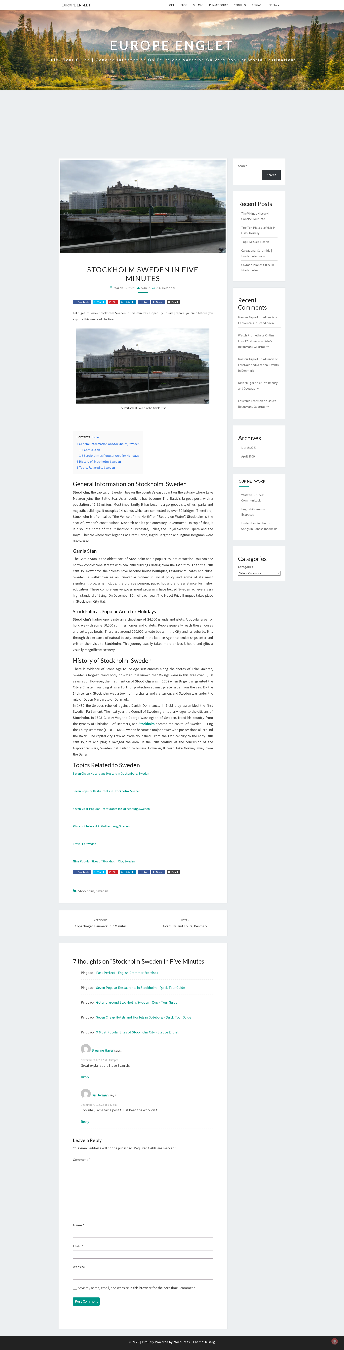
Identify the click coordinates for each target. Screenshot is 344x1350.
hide (96, 437)
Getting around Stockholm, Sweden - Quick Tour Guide (136, 1002)
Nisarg (210, 1342)
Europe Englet (76, 4)
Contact (257, 5)
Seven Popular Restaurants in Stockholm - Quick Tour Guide (140, 987)
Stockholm (147, 723)
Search (242, 166)
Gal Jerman (100, 1095)
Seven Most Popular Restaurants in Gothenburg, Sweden (111, 809)
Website (79, 1267)
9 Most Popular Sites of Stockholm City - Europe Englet (137, 1032)
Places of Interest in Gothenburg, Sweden (101, 826)
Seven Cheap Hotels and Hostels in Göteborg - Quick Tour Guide (143, 1017)
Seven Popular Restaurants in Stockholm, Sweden (107, 791)
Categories (245, 567)
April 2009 (248, 456)
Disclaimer (275, 5)
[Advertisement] (172, 128)
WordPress (181, 1342)
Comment (81, 1159)
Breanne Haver (102, 1050)
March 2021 (249, 448)
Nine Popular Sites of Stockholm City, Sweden (104, 861)
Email (78, 1246)
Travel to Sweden (84, 844)
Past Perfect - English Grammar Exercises (127, 972)
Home (171, 5)
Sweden (102, 891)
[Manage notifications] (334, 1341)
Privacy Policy (218, 5)
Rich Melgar (246, 383)
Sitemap (198, 5)
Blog (184, 5)
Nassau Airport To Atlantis (256, 317)
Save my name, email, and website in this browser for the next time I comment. (137, 1287)
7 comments (166, 287)
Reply (85, 1076)
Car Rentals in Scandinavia (256, 323)
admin (146, 287)
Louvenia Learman (250, 401)
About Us (240, 5)
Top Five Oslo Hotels (255, 242)
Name (78, 1225)
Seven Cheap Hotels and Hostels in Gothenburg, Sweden (111, 773)
